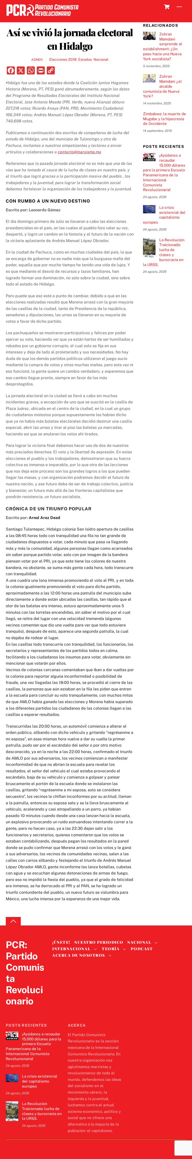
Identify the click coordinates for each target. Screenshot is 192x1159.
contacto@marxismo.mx (79, 152)
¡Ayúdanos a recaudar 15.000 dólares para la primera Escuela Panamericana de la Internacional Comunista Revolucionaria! (164, 172)
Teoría (111, 948)
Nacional (101, 59)
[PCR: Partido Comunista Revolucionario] (42, 17)
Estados (85, 59)
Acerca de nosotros (78, 955)
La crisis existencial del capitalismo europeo (164, 214)
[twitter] (11, 1011)
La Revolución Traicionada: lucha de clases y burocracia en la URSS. (163, 252)
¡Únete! (61, 942)
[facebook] (23, 1011)
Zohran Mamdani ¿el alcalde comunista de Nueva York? (162, 86)
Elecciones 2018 (62, 59)
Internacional (71, 948)
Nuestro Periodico (99, 942)
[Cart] (167, 7)
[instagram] (35, 1011)
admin (37, 59)
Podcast (142, 948)
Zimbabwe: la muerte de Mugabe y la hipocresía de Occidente (164, 119)
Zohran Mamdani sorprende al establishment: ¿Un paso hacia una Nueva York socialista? (162, 46)
